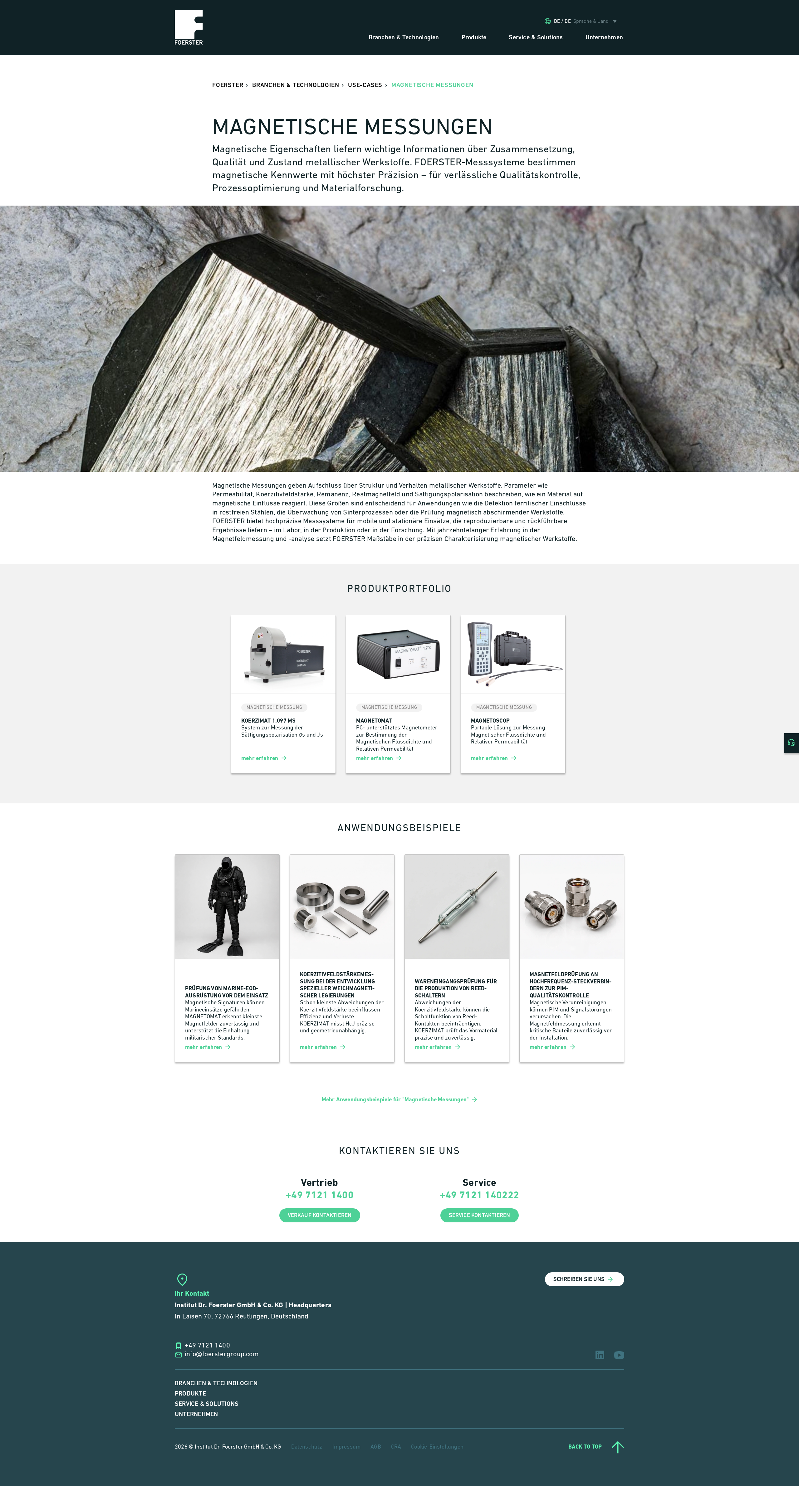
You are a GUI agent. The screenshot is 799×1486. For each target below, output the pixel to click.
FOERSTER (227, 85)
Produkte (190, 1394)
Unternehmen (196, 1414)
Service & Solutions (206, 1404)
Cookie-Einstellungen (437, 1447)
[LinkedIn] (600, 1355)
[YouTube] (619, 1355)
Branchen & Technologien (216, 1383)
